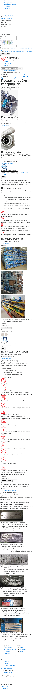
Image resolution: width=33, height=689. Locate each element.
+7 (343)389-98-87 (7, 668)
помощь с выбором (7, 163)
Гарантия (7, 6)
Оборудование (8, 3)
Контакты (7, 8)
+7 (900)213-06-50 (7, 672)
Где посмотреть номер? (8, 70)
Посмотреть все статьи (8, 490)
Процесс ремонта (9, 665)
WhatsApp (4, 686)
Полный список (6, 243)
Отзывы (6, 663)
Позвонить (4, 688)
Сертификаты (8, 1)
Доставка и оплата (10, 4)
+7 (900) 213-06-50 (7, 13)
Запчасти (7, 65)
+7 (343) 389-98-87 (7, 15)
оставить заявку (6, 125)
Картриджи (7, 63)
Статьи (6, 661)
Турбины (6, 61)
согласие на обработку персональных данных (19, 51)
